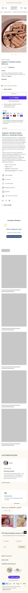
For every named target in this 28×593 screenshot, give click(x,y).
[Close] (25, 587)
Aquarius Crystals (7, 12)
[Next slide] (15, 54)
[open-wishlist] (25, 532)
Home (1, 12)
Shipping (10, 73)
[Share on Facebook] (6, 200)
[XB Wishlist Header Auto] (21, 8)
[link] (6, 510)
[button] (14, 93)
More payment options (14, 101)
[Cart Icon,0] (25, 8)
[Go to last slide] (12, 54)
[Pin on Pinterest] (9, 200)
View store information (9, 107)
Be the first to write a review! (14, 236)
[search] (5, 8)
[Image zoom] (14, 34)
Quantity (4, 79)
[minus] (3, 82)
